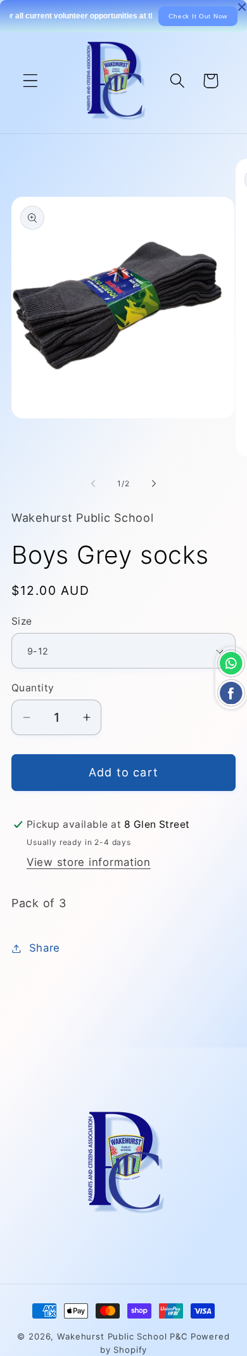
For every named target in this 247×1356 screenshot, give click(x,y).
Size (21, 621)
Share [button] (44, 947)
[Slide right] (154, 483)
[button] (31, 81)
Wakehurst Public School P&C (122, 1336)
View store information (89, 862)
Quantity (32, 688)
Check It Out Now (197, 16)
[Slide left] (93, 483)
